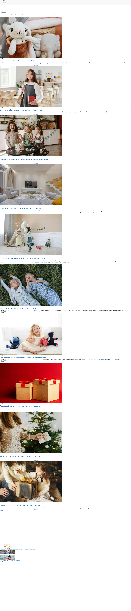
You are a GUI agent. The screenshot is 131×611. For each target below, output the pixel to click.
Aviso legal (3, 609)
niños (12, 14)
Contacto (4, 2)
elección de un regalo (38, 160)
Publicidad (3, 608)
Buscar (4, 1)
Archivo (4, 0)
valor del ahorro (36, 310)
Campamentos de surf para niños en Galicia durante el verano (10, 560)
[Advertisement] (25, 8)
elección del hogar (37, 210)
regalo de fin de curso (111, 408)
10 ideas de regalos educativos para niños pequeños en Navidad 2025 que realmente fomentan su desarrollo (17, 549)
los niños (70, 457)
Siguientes (1, 510)
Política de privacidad (4, 607)
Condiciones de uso (4, 606)
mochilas (53, 508)
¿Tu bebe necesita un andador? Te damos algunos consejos (10, 554)
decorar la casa (101, 359)
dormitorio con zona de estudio (39, 63)
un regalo (67, 262)
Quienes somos (5, 3)
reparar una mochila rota (120, 112)
